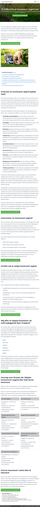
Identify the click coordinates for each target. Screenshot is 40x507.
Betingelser (38, 506)
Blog (30, 506)
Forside (22, 506)
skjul (14, 72)
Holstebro (5, 347)
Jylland (12, 480)
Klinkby (4, 353)
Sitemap (33, 506)
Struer (4, 340)
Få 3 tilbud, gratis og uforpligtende (20, 15)
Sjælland (24, 480)
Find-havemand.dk (7, 1)
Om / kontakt (26, 506)
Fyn (17, 480)
